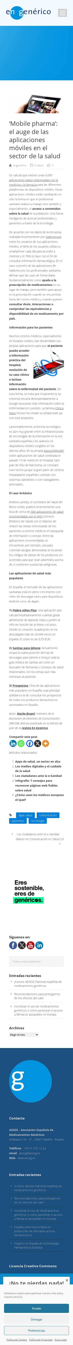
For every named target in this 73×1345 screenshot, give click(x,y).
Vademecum (53, 237)
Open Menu (62, 13)
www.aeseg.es (26, 1158)
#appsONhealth (54, 451)
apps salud (25, 815)
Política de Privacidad (41, 1339)
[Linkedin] (13, 743)
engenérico (20, 165)
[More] (45, 743)
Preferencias (36, 1330)
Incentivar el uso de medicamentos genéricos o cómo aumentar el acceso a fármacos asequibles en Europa (38, 1010)
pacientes (18, 821)
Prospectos (20, 685)
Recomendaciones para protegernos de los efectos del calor (37, 996)
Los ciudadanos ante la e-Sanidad (38, 776)
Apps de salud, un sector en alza (37, 761)
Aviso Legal (61, 1339)
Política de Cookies (16, 1339)
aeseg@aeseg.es (29, 1153)
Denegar (36, 1319)
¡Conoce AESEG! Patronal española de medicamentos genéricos (38, 984)
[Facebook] (29, 743)
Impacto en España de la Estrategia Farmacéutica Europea (36, 1245)
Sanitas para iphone (26, 648)
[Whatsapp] (21, 743)
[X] (37, 743)
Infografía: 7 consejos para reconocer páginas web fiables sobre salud (36, 785)
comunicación (48, 815)
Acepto (36, 1308)
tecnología (37, 821)
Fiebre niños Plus (24, 610)
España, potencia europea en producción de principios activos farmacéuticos (34, 1231)
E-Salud (39, 165)
